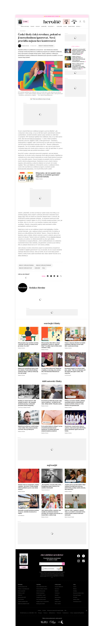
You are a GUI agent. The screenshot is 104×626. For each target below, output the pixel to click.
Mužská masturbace (40, 593)
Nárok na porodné (21, 590)
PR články (75, 597)
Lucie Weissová (21, 515)
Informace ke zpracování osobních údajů (55, 610)
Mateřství (57, 590)
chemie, (25, 214)
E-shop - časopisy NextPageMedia (77, 612)
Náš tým (74, 588)
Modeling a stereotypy (72, 422)
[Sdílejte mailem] (57, 276)
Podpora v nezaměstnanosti (23, 588)
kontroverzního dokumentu (25, 168)
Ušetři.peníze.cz (52, 612)
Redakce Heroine (39, 178)
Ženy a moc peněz (74, 21)
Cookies (39, 610)
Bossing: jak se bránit (40, 603)
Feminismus (57, 593)
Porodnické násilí (71, 396)
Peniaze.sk (59, 612)
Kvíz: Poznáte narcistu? (41, 599)
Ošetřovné (20, 595)
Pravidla (44, 610)
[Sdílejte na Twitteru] (51, 276)
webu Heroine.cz (23, 255)
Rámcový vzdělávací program (46, 45)
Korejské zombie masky (41, 597)
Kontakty (75, 590)
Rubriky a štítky (76, 599)
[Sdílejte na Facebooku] (47, 276)
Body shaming (57, 597)
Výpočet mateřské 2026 (23, 601)
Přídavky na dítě (21, 593)
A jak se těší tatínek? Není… (41, 586)
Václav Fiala (21, 216)
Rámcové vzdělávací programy (43, 265)
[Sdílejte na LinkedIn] (54, 276)
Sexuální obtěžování (59, 586)
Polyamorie (57, 599)
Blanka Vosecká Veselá (69, 517)
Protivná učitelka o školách (41, 588)
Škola (43, 268)
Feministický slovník (77, 601)
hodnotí (25, 150)
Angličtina (22, 180)
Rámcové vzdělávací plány (25, 268)
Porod (21, 396)
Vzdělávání (37, 268)
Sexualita (57, 595)
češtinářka (50, 229)
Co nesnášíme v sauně (40, 595)
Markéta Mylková (56, 237)
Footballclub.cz (66, 612)
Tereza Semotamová (45, 489)
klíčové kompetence (35, 138)
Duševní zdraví (58, 601)
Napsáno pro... (23, 506)
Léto (68, 506)
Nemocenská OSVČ (22, 597)
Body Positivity (47, 422)
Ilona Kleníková (44, 373)
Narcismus (57, 588)
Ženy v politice (58, 603)
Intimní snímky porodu (40, 590)
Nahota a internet (71, 480)
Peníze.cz (45, 612)
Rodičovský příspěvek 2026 (23, 603)
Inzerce (74, 586)
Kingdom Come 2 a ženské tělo (42, 601)
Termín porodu (21, 599)
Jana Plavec (20, 407)
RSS (65, 610)
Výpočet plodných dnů (22, 586)
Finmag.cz (40, 612)
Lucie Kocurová (68, 375)
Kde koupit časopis (77, 595)
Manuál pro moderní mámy (78, 593)
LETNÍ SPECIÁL (66, 21)
